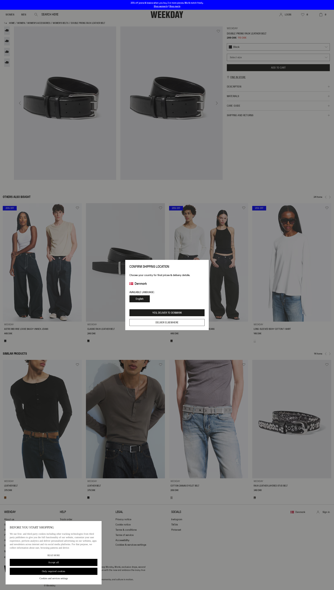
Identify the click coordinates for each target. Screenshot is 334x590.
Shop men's (174, 6)
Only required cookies (53, 571)
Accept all (53, 562)
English (140, 298)
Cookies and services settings (53, 578)
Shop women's (161, 6)
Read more (53, 555)
